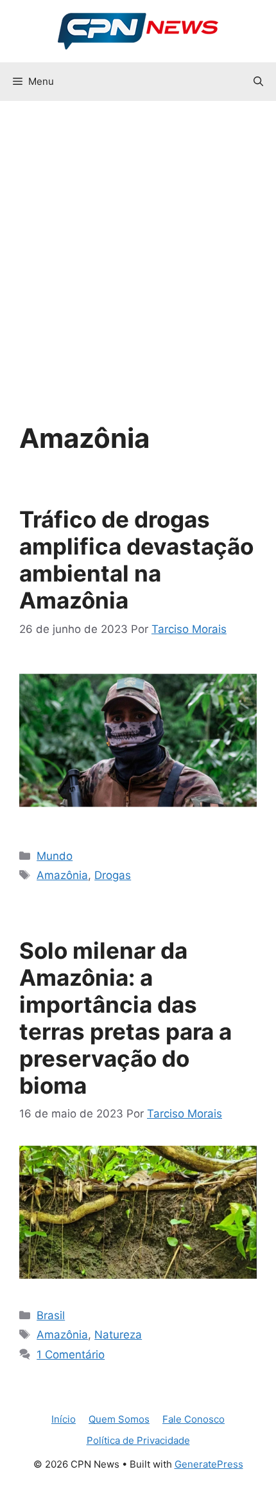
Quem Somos (119, 1419)
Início (63, 1419)
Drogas (112, 875)
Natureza (118, 1334)
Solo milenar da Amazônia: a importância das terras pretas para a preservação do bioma (125, 1018)
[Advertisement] (138, 245)
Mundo (55, 855)
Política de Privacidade (138, 1440)
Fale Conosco (193, 1419)
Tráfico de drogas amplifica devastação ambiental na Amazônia (136, 560)
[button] (258, 81)
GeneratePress (209, 1464)
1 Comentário (71, 1354)
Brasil (51, 1315)
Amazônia (62, 875)
